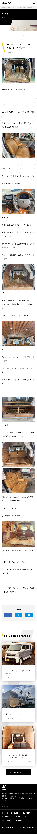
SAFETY (27, 813)
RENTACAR (7, 817)
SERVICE (15, 813)
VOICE (19, 817)
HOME (3, 7)
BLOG (7, 7)
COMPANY (7, 821)
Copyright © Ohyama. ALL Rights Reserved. (18, 827)
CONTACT (19, 821)
